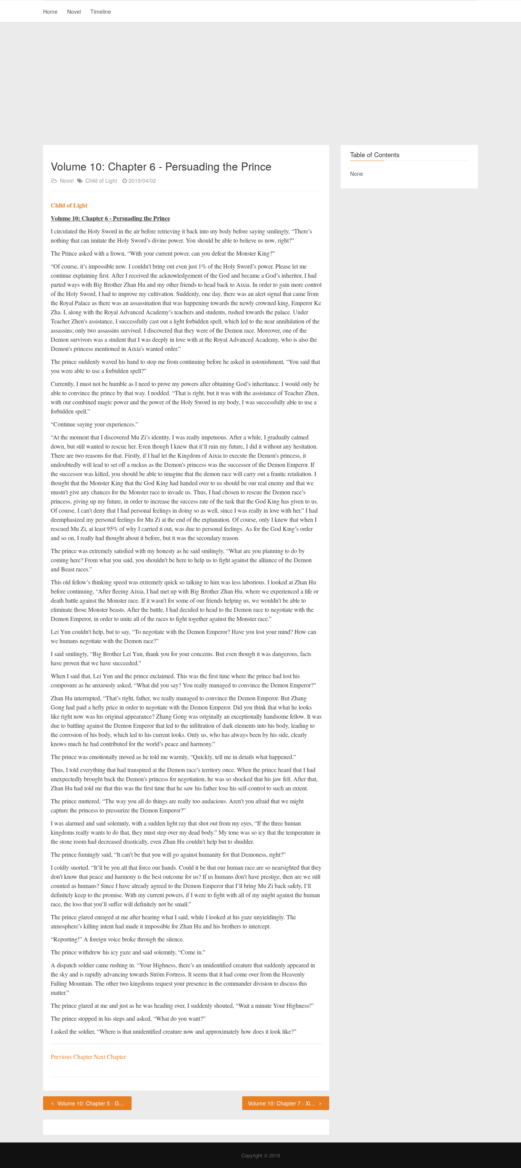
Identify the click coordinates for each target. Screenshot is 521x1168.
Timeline (100, 11)
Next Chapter (110, 1056)
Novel (74, 11)
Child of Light (101, 180)
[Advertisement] (260, 84)
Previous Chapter (72, 1056)
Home (50, 11)
